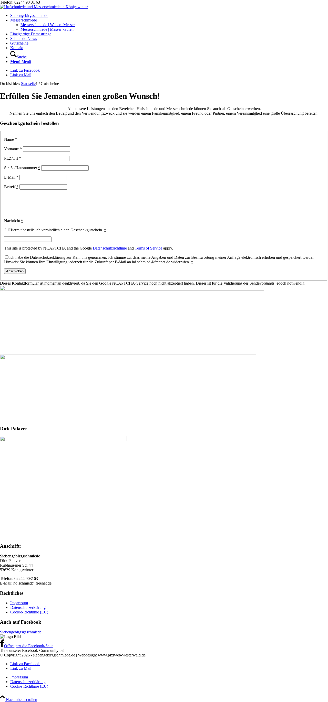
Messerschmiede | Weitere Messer (47, 25)
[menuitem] (169, 15)
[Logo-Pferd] (44, 7)
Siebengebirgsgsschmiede (21, 632)
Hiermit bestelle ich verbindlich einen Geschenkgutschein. (57, 230)
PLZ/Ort (12, 158)
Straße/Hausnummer (22, 168)
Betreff (11, 187)
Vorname (13, 149)
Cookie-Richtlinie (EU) (29, 612)
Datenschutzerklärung (28, 607)
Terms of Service (148, 248)
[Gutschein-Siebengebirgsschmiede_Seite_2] (128, 358)
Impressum (19, 603)
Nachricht (13, 221)
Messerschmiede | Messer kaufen (47, 29)
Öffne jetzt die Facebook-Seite (28, 646)
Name (10, 139)
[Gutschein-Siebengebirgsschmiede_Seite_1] (132, 289)
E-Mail (11, 177)
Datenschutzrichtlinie (110, 248)
